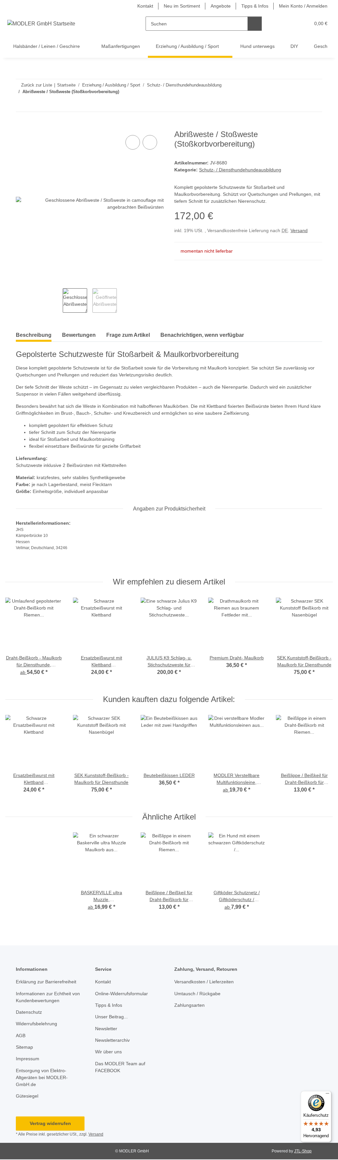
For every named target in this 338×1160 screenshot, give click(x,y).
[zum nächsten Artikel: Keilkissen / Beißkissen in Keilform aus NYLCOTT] (315, 104)
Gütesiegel (27, 1096)
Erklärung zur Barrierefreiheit (46, 981)
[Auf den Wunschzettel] (150, 142)
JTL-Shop (303, 1151)
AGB (20, 1035)
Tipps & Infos (254, 6)
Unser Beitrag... (111, 1016)
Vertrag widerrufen (50, 1123)
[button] (279, 23)
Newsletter (106, 1028)
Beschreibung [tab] (33, 335)
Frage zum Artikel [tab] (128, 335)
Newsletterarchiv (112, 1040)
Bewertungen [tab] (79, 335)
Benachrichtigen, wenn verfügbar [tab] (202, 335)
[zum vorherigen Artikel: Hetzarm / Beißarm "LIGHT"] (301, 104)
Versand (299, 230)
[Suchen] (255, 24)
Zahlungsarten (189, 1005)
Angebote (221, 6)
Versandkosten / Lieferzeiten (204, 981)
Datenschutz (29, 1012)
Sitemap (24, 1047)
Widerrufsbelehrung (36, 1023)
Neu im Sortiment (182, 6)
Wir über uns (108, 1051)
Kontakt (145, 6)
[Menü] (327, 1095)
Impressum (27, 1058)
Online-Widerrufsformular (121, 993)
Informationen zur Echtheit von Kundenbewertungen (48, 997)
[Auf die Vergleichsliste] (132, 142)
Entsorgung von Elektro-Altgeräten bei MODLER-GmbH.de (42, 1077)
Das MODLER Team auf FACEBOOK (120, 1067)
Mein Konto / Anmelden (303, 6)
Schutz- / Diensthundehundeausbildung (240, 169)
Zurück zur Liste (36, 85)
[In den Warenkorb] (21, 126)
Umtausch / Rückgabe (197, 993)
